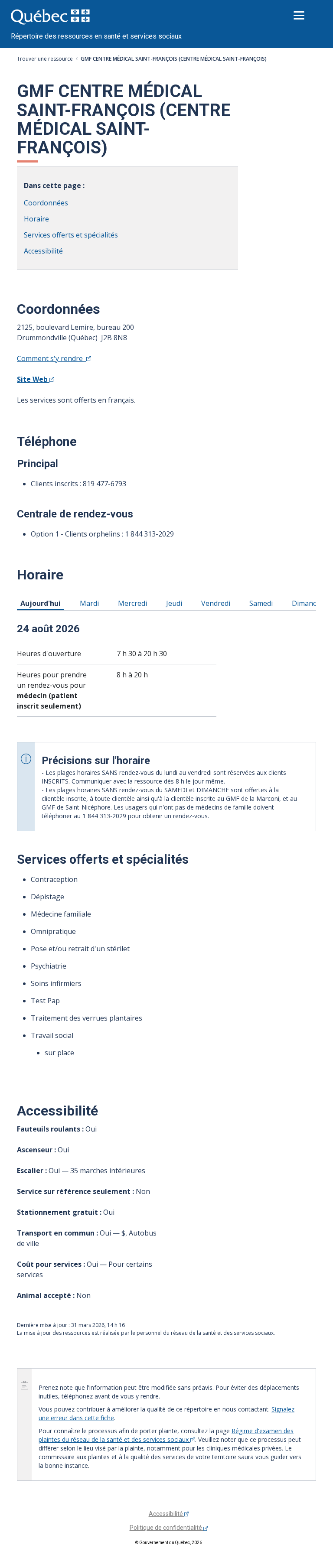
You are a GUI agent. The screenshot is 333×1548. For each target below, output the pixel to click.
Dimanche (309, 603)
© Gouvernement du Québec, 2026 (168, 1542)
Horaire (36, 219)
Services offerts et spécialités (71, 235)
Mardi (90, 603)
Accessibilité (43, 251)
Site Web (33, 379)
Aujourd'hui (42, 603)
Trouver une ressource (45, 58)
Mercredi (134, 603)
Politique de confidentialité (166, 1527)
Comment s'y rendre (51, 358)
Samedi (262, 603)
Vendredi (217, 603)
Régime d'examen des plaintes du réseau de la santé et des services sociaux (166, 1435)
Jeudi (176, 603)
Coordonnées (46, 203)
